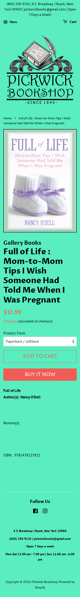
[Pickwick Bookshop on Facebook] (35, 512)
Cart (73, 22)
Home (7, 118)
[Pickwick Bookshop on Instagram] (44, 512)
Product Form (14, 333)
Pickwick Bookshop (45, 582)
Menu (13, 22)
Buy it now (40, 374)
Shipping (10, 321)
